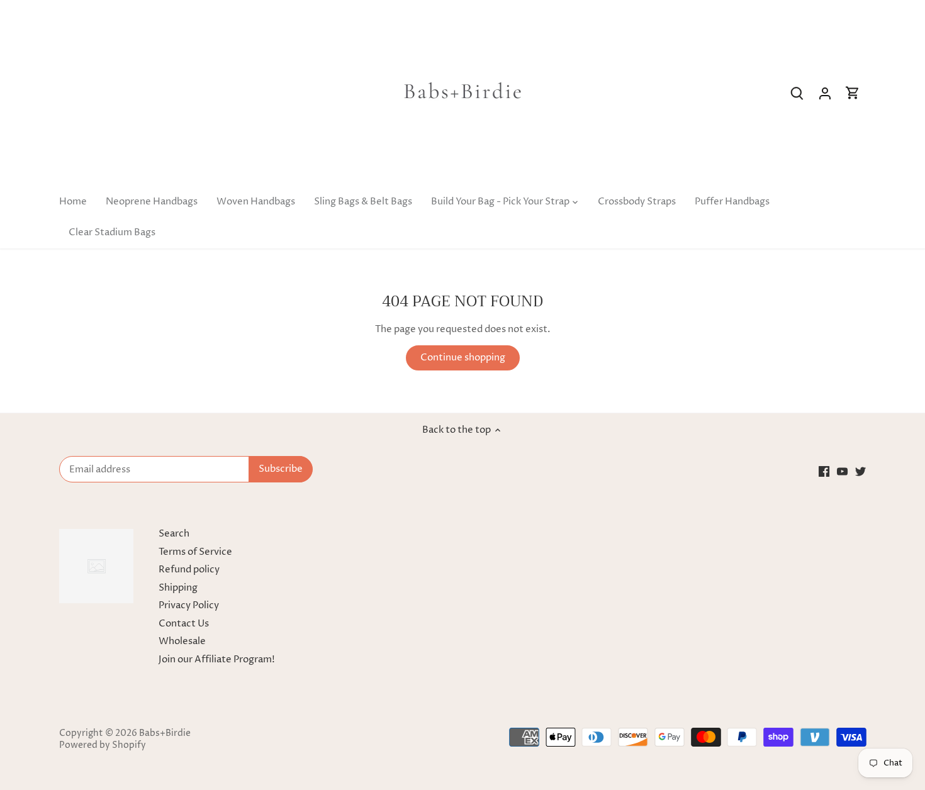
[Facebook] (824, 471)
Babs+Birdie (165, 733)
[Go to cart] (852, 93)
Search (174, 533)
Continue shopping (462, 357)
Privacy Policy (189, 605)
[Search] (797, 93)
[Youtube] (842, 471)
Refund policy (189, 569)
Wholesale (182, 641)
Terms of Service (195, 552)
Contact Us (184, 623)
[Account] (825, 93)
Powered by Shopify (102, 745)
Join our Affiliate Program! (217, 659)
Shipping (178, 587)
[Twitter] (860, 471)
